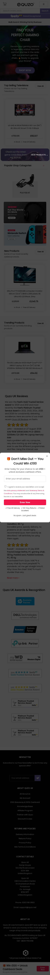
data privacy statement (16, 490)
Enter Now (25, 502)
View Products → (39, 154)
